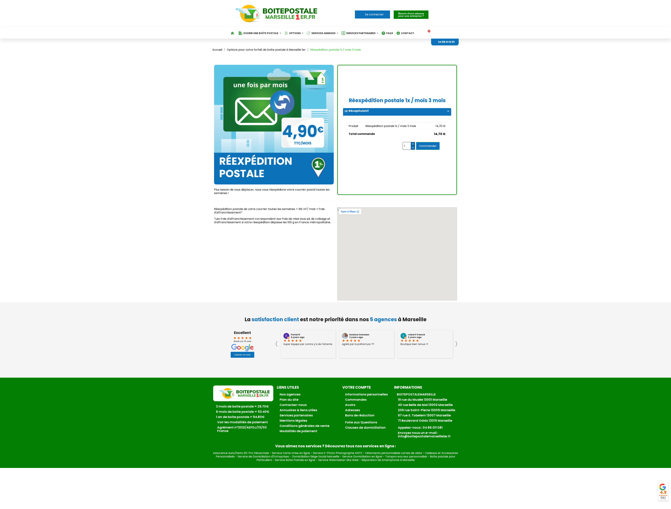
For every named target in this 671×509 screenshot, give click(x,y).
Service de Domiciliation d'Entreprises (263, 457)
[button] (411, 14)
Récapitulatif (397, 111)
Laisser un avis (242, 354)
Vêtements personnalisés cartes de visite (393, 453)
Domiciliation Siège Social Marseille (315, 457)
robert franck (416, 334)
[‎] (233, 33)
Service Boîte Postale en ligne (295, 460)
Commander (428, 146)
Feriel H (295, 334)
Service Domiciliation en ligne (362, 457)
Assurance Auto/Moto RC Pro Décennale (241, 453)
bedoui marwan (359, 334)
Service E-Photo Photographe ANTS (337, 453)
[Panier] (427, 33)
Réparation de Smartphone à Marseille (388, 460)
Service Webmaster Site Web (338, 460)
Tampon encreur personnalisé (406, 457)
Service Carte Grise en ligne (291, 453)
